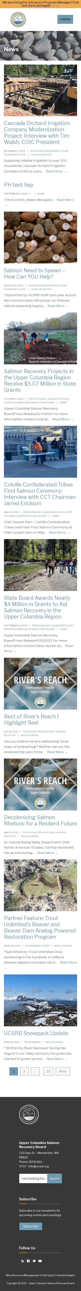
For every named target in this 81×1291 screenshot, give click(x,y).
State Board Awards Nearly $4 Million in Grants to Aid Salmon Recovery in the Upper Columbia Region (37, 607)
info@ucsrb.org (39, 1166)
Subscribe (30, 1226)
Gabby (64, 402)
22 (48, 1071)
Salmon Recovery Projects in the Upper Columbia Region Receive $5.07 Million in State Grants (40, 380)
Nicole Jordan (29, 735)
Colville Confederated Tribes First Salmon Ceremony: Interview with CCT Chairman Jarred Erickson (40, 494)
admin (41, 193)
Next (63, 1071)
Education (36, 151)
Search (54, 1178)
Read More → (56, 171)
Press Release (37, 399)
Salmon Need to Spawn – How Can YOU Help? (34, 273)
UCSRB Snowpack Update (36, 1033)
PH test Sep (18, 185)
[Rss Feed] (22, 1260)
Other (64, 151)
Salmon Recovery (15, 154)
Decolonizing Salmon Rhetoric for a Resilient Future (40, 820)
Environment (52, 151)
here (54, 5)
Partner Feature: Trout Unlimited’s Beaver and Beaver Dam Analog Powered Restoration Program (40, 927)
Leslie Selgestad (41, 154)
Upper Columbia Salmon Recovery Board (29, 402)
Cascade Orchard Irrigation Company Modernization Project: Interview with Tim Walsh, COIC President (37, 132)
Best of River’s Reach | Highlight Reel (31, 719)
